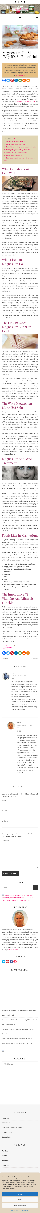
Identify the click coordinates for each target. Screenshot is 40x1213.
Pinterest (5, 1160)
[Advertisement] (20, 989)
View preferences (20, 1205)
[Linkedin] (16, 80)
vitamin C (20, 101)
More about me (13, 950)
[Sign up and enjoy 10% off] (20, 1051)
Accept (20, 1194)
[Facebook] (4, 80)
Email (4, 811)
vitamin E (28, 101)
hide (14, 138)
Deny (20, 1200)
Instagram (5, 1165)
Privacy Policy (24, 1210)
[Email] (20, 80)
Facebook (5, 1151)
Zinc (33, 101)
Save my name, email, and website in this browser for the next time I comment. (19, 835)
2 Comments (34, 659)
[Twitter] (8, 80)
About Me (5, 1118)
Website (5, 821)
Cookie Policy (15, 1210)
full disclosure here (21, 75)
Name (4, 800)
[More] (28, 80)
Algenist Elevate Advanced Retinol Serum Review (17, 1038)
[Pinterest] (12, 80)
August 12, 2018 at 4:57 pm (24, 725)
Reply (13, 678)
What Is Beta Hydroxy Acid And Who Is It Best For (17, 1043)
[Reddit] (24, 80)
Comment (5, 840)
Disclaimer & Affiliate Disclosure (13, 1127)
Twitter (4, 1156)
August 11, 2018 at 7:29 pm (19, 676)
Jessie (6, 659)
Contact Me (6, 1123)
